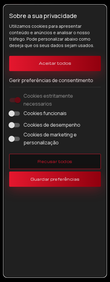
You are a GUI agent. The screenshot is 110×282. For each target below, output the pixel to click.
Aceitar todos (55, 63)
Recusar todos (55, 161)
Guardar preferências (55, 179)
